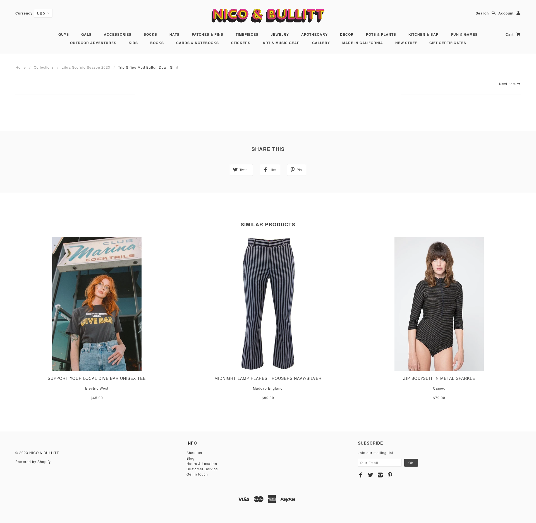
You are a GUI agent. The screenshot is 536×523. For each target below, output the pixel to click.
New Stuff (406, 42)
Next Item (508, 83)
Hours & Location (201, 463)
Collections (44, 67)
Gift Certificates (447, 42)
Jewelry (280, 34)
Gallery (321, 42)
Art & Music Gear (281, 42)
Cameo (439, 388)
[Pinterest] (390, 475)
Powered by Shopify (33, 461)
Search (482, 13)
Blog (190, 458)
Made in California (362, 42)
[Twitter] (371, 475)
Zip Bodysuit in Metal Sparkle (439, 378)
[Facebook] (361, 475)
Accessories (117, 34)
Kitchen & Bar (423, 34)
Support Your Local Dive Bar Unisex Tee (97, 378)
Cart (510, 34)
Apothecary (314, 34)
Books (157, 42)
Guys (63, 34)
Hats (174, 34)
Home (21, 67)
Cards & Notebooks (197, 42)
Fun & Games (464, 34)
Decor (347, 34)
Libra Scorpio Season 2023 (86, 67)
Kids (133, 42)
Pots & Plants (381, 34)
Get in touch (197, 474)
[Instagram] (380, 475)
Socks (150, 34)
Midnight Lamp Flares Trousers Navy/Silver (268, 378)
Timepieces (247, 34)
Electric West (96, 388)
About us (194, 452)
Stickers (240, 42)
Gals (86, 34)
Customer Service (202, 468)
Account (506, 13)
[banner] (267, 15)
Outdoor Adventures (93, 42)
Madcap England (268, 388)
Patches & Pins (207, 34)
